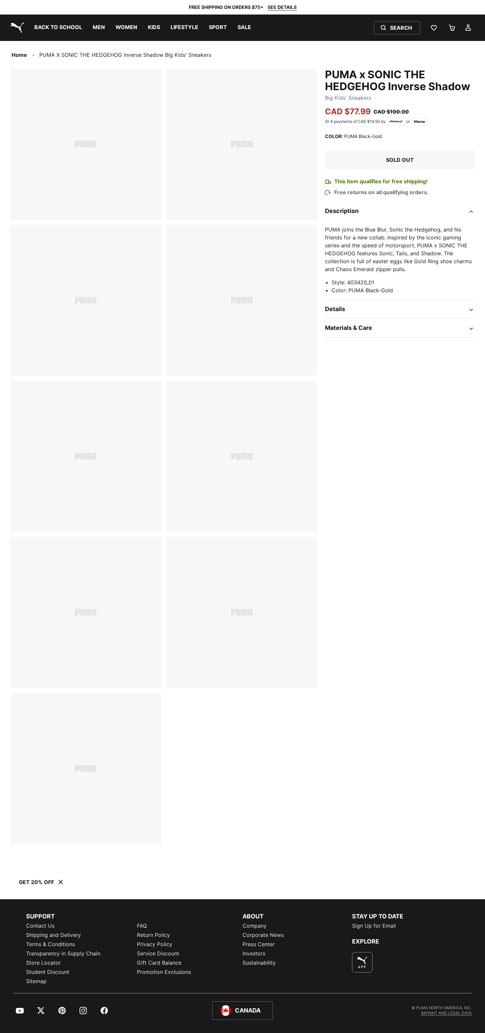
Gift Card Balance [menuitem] (159, 962)
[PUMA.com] (16, 27)
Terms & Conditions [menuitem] (50, 944)
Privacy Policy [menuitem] (154, 944)
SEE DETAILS (282, 7)
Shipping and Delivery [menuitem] (53, 935)
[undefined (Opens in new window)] (362, 962)
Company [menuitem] (254, 925)
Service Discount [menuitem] (158, 953)
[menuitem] (58, 28)
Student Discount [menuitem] (47, 972)
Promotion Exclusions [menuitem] (164, 972)
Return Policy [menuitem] (153, 935)
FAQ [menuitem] (142, 925)
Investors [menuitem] (253, 953)
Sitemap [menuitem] (36, 981)
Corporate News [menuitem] (263, 935)
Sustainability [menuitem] (259, 962)
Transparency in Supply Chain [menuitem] (63, 953)
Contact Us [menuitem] (40, 925)
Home (19, 55)
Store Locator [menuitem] (43, 962)
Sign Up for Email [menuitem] (374, 925)
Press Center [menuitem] (258, 944)
